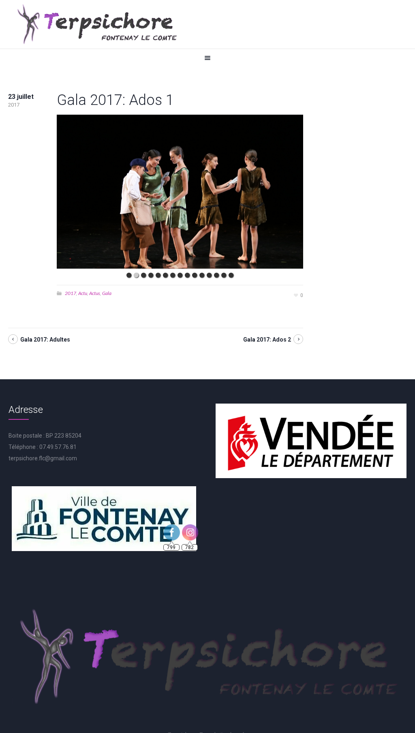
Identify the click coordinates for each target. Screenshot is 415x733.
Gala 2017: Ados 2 (267, 339)
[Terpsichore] (96, 24)
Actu (82, 293)
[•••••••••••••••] (180, 192)
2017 (70, 293)
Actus (94, 293)
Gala (106, 293)
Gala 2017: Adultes (45, 339)
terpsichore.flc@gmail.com (43, 458)
